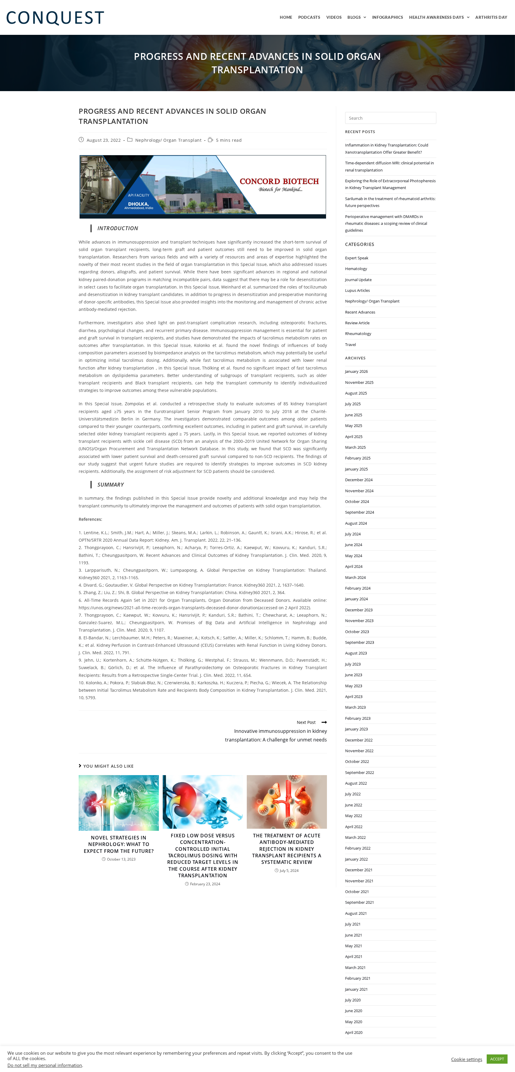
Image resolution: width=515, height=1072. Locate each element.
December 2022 (359, 740)
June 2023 (353, 674)
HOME (286, 17)
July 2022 (353, 794)
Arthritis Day (491, 17)
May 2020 (353, 1021)
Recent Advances (360, 312)
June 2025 (353, 414)
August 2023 (356, 653)
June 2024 (353, 544)
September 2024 (359, 512)
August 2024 (356, 523)
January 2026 (356, 371)
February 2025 (357, 458)
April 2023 (353, 696)
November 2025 (359, 382)
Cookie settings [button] (466, 1059)
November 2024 (359, 490)
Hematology (356, 268)
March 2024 (355, 577)
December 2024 (359, 479)
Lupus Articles (357, 290)
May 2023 (353, 685)
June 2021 (353, 935)
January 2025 (356, 469)
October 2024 (357, 501)
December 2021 (359, 869)
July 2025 (353, 403)
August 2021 (356, 913)
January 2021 (356, 989)
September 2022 (359, 772)
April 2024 (353, 566)
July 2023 (353, 664)
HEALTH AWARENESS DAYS (436, 17)
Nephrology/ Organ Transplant (168, 140)
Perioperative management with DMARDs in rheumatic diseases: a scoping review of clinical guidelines (386, 223)
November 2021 (359, 881)
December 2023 (359, 610)
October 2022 (357, 761)
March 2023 (355, 707)
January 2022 (356, 859)
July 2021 (353, 924)
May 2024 (353, 555)
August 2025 (356, 393)
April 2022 (353, 826)
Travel (350, 344)
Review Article (357, 322)
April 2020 (353, 1032)
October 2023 (357, 631)
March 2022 (355, 837)
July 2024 (353, 534)
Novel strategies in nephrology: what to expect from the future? (119, 844)
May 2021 (353, 945)
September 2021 (359, 902)
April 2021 (353, 956)
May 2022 (353, 815)
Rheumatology (358, 333)
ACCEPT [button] (497, 1059)
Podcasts (309, 17)
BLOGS (354, 17)
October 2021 (357, 891)
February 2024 (357, 588)
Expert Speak (356, 258)
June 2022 (353, 805)
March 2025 (355, 447)
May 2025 (353, 425)
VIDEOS (334, 17)
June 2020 (353, 1010)
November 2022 (359, 750)
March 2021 (355, 967)
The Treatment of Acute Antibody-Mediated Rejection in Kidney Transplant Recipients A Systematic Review (287, 849)
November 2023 (359, 620)
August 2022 (356, 783)
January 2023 (356, 729)
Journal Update (358, 279)
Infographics (387, 17)
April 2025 (353, 436)
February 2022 (357, 848)
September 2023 (359, 642)
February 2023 (357, 718)
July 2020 (353, 1000)
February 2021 (357, 978)
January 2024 (356, 599)
